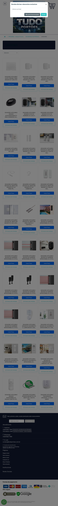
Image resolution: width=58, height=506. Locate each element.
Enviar (43, 14)
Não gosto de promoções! (32, 14)
